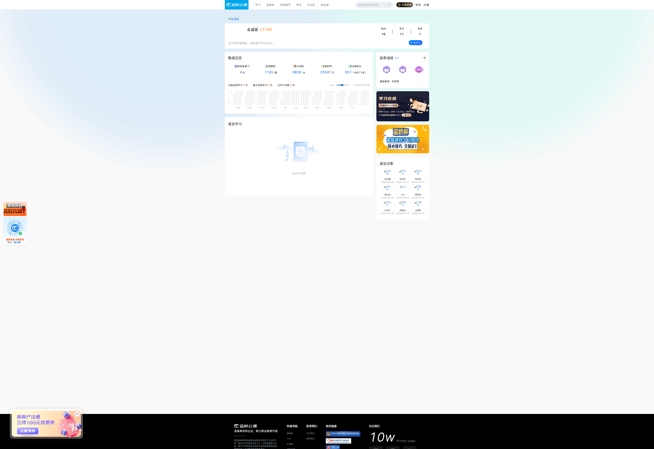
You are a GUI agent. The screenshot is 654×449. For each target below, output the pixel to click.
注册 (426, 4)
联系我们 (310, 438)
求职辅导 (285, 4)
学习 (258, 4)
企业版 (290, 444)
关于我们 (310, 433)
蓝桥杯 (270, 4)
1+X (289, 438)
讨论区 (311, 4)
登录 (418, 4)
